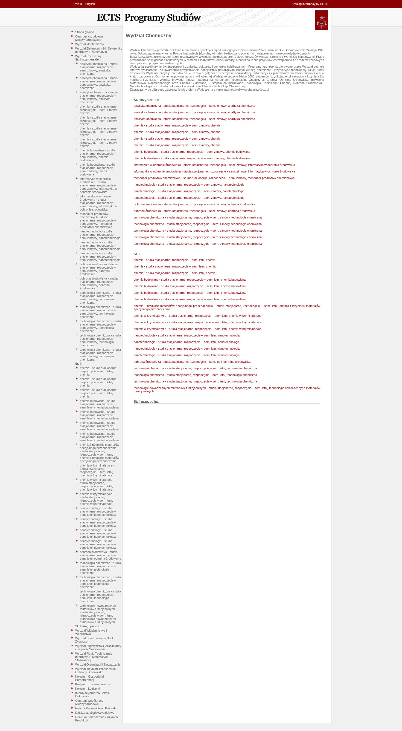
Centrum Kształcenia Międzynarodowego (89, 38)
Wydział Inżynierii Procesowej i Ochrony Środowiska (95, 670)
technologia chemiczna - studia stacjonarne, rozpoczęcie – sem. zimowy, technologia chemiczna (100, 297)
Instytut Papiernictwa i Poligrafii (95, 708)
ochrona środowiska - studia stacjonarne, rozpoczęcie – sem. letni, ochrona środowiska (100, 555)
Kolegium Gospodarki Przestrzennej (89, 678)
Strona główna (84, 32)
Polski (78, 3)
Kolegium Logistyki (87, 688)
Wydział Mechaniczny (89, 44)
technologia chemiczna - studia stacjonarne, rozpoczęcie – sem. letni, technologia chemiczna (100, 567)
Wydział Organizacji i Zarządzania (97, 664)
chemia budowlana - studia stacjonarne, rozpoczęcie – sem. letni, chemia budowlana (99, 404)
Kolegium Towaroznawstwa (93, 684)
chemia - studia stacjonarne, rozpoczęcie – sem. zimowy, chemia (99, 110)
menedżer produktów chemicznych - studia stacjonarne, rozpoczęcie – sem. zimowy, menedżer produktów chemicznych (98, 220)
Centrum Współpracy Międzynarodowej (89, 702)
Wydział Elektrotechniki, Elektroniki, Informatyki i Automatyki (98, 50)
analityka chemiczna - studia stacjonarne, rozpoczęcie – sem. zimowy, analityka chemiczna (99, 68)
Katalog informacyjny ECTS (310, 3)
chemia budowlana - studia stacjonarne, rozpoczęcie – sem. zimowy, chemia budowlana (98, 155)
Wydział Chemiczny (88, 56)
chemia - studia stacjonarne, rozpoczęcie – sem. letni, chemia (98, 371)
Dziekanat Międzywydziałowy (94, 712)
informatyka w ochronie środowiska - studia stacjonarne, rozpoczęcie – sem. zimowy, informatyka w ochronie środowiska (98, 185)
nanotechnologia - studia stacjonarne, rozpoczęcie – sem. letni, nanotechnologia (98, 511)
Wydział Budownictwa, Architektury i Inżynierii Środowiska (98, 647)
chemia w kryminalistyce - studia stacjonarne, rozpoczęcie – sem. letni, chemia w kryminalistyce (97, 470)
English (90, 3)
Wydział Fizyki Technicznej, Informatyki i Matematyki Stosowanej (93, 657)
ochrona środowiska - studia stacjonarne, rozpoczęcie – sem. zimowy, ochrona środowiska (99, 269)
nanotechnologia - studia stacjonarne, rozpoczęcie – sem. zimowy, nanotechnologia (100, 235)
